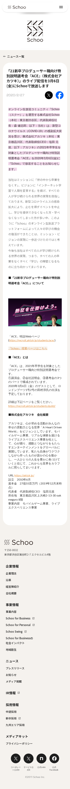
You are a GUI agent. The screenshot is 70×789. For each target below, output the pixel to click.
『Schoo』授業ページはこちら (27, 348)
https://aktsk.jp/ (24, 475)
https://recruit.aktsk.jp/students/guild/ (31, 406)
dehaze (61, 7)
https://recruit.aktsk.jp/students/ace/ (32, 340)
